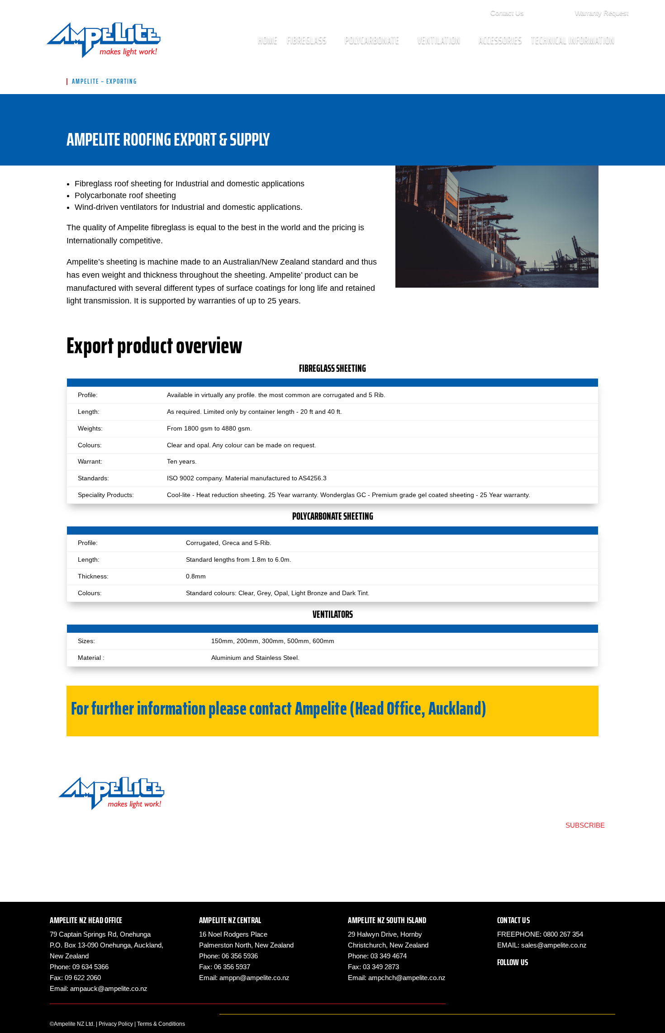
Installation (223, 827)
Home (268, 40)
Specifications (229, 804)
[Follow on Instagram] (522, 978)
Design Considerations (243, 816)
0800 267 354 (563, 934)
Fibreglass (307, 40)
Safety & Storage (382, 792)
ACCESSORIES (500, 40)
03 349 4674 (388, 956)
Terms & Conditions (161, 1024)
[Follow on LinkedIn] (540, 978)
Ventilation (439, 40)
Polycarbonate (372, 40)
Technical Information (573, 40)
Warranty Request (601, 12)
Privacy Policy (116, 1024)
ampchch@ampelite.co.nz (407, 977)
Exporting (370, 816)
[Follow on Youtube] (558, 978)
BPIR (363, 804)
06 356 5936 (240, 956)
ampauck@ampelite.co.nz (108, 988)
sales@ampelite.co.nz (554, 945)
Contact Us (507, 12)
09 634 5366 (90, 967)
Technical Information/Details (252, 792)
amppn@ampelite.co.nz (254, 977)
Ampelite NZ (547, 11)
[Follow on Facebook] (504, 978)
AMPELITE (85, 81)
